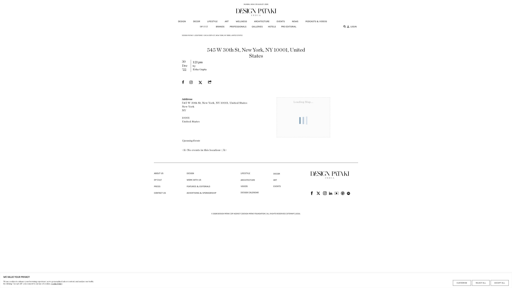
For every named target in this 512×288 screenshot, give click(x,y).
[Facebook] (312, 193)
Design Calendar (250, 192)
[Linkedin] (330, 193)
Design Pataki (187, 35)
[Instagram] (325, 193)
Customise (462, 283)
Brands (220, 26)
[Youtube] (337, 193)
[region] (256, 280)
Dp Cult (158, 180)
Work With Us (194, 180)
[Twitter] (318, 193)
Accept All (499, 283)
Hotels (272, 26)
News (295, 21)
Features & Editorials (198, 186)
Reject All (481, 283)
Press (157, 186)
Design (182, 21)
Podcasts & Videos (316, 21)
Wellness (241, 21)
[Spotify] (348, 193)
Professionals (238, 26)
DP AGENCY (236, 214)
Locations (198, 35)
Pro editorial (288, 26)
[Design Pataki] (330, 175)
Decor (196, 21)
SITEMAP (290, 214)
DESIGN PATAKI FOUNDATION (253, 214)
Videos (244, 186)
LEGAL (297, 214)
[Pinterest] (343, 193)
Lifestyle (212, 21)
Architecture (261, 21)
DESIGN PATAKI (224, 214)
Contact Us (160, 193)
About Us (158, 173)
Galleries (257, 26)
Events (281, 21)
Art (227, 21)
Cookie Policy (56, 284)
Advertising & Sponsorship (201, 193)
